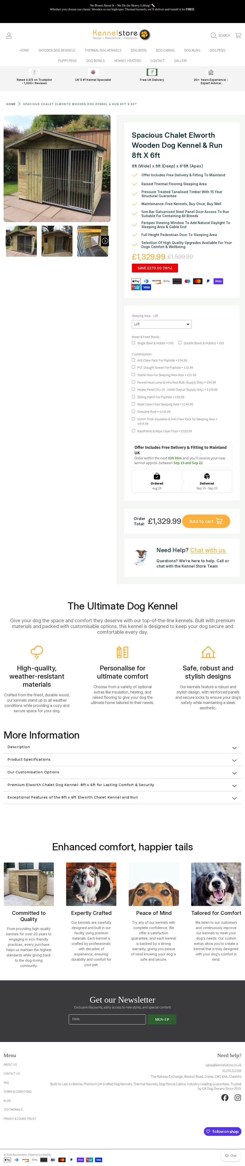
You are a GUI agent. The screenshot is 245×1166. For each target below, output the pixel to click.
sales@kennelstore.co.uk (223, 1065)
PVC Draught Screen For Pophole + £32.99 (165, 368)
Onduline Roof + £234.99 (153, 412)
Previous (9, 168)
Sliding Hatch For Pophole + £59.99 (160, 397)
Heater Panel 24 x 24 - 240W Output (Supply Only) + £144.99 (177, 390)
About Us (10, 1064)
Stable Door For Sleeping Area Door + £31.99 (166, 375)
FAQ (6, 1083)
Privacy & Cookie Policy (20, 1119)
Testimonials (13, 1109)
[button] (222, 35)
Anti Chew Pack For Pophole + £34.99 (162, 360)
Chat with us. (208, 550)
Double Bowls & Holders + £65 (204, 343)
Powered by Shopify (39, 1155)
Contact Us (12, 1073)
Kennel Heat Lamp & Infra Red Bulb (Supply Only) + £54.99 (176, 382)
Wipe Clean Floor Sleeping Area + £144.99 (165, 404)
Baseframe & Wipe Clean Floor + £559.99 (164, 431)
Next (105, 168)
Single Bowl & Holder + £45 (155, 343)
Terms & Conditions (18, 1091)
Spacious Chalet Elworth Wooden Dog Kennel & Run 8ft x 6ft (80, 104)
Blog (7, 1101)
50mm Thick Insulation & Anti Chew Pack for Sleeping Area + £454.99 (177, 421)
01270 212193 (231, 1070)
